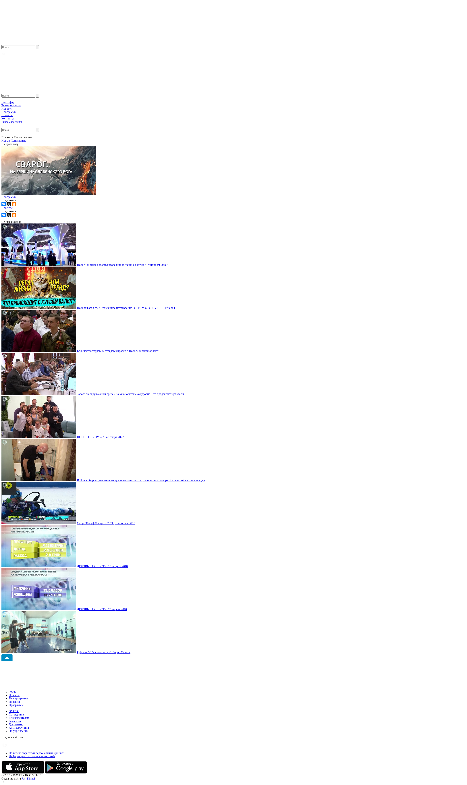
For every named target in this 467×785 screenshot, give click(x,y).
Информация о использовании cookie (32, 756)
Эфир (12, 691)
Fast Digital (28, 778)
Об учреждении (18, 730)
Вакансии (15, 721)
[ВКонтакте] (3, 204)
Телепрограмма (11, 105)
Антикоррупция (19, 727)
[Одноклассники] (14, 204)
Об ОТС (14, 711)
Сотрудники (16, 714)
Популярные (18, 140)
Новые (5, 140)
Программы (8, 111)
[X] (9, 204)
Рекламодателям (11, 121)
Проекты (7, 115)
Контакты (7, 118)
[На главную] (15, 44)
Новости (6, 108)
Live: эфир (7, 102)
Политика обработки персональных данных (36, 753)
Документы (16, 724)
